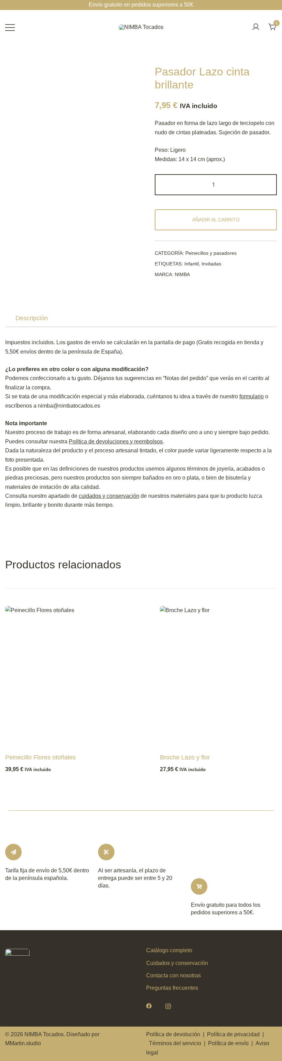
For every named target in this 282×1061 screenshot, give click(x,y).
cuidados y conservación (109, 496)
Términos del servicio (175, 1043)
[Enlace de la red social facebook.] (149, 1006)
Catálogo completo (169, 950)
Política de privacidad (233, 1034)
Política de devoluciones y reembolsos (116, 441)
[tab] (31, 318)
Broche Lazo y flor (185, 757)
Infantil (191, 263)
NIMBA (182, 274)
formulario (251, 396)
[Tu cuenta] (256, 27)
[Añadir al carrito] (22, 737)
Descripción (31, 318)
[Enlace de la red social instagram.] (168, 1006)
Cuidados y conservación (177, 963)
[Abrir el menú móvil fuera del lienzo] (10, 27)
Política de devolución (173, 1034)
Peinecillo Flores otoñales (40, 757)
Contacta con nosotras (173, 975)
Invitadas (211, 263)
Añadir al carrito (216, 219)
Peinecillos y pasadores (211, 253)
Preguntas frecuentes (172, 988)
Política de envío (228, 1043)
